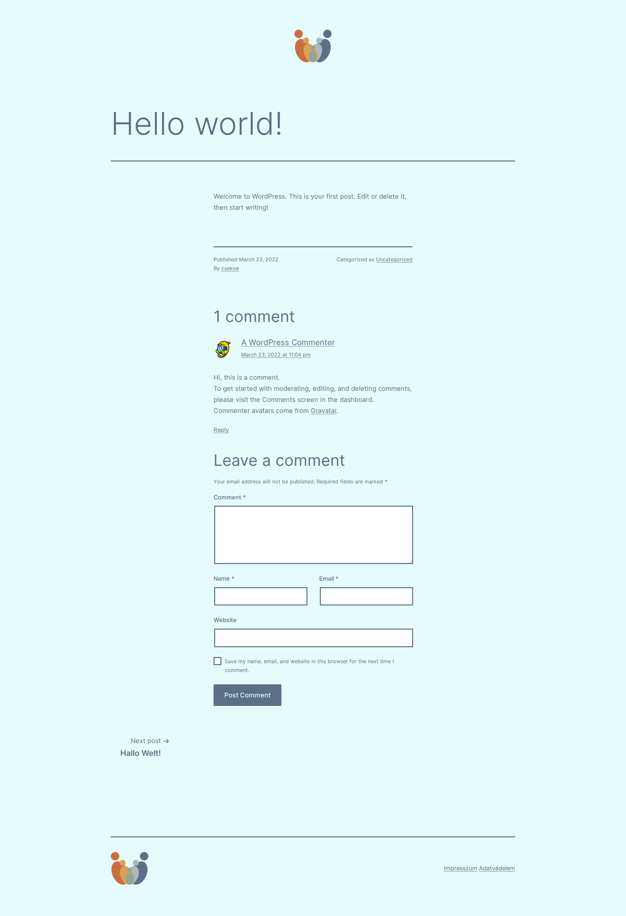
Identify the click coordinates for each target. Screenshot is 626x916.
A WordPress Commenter (288, 342)
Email (328, 578)
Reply (221, 429)
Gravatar (323, 411)
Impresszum (460, 868)
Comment (230, 497)
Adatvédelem (497, 868)
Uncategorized (394, 259)
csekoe (230, 268)
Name (224, 578)
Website (225, 620)
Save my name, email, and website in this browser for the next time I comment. (309, 665)
